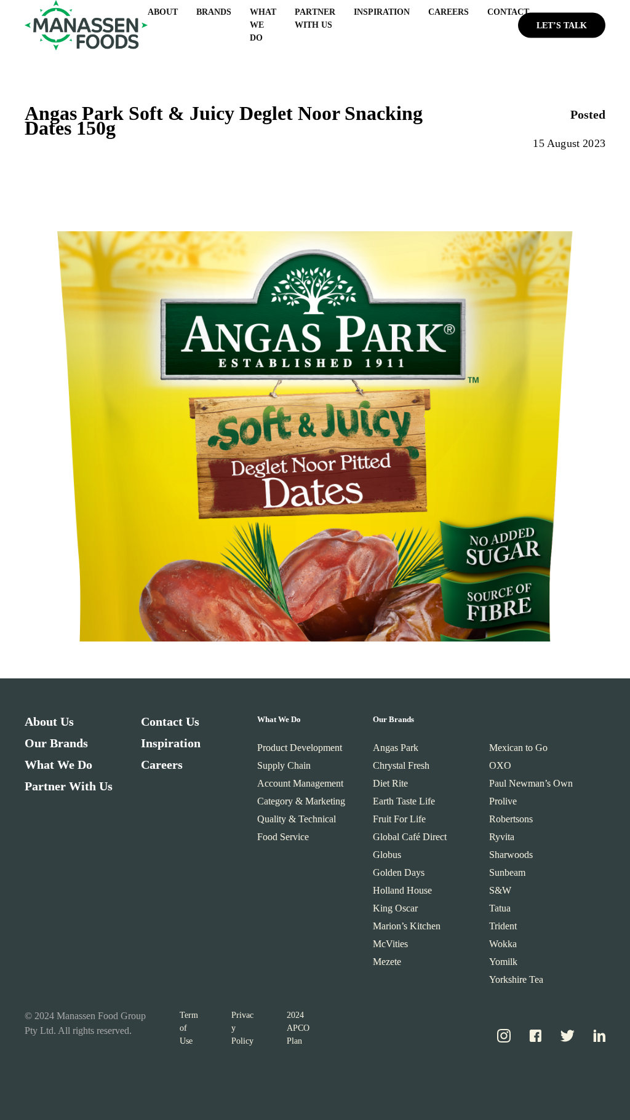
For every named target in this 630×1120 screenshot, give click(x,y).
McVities (390, 944)
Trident (503, 926)
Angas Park (395, 747)
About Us (49, 721)
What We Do (58, 764)
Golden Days (399, 872)
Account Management (300, 783)
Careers (162, 764)
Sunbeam (507, 872)
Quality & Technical (296, 819)
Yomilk (503, 961)
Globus (387, 854)
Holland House (402, 890)
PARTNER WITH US (315, 18)
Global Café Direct (410, 837)
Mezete (387, 961)
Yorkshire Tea (516, 979)
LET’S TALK (561, 25)
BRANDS (213, 12)
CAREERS (448, 12)
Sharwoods (511, 854)
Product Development (299, 747)
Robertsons (511, 819)
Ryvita (501, 837)
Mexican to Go (518, 747)
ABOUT (163, 12)
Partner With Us (69, 786)
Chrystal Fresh (401, 765)
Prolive (503, 801)
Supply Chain (284, 765)
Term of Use (189, 1028)
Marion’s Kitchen (407, 926)
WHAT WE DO (263, 24)
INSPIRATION (382, 12)
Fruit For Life (399, 819)
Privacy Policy (242, 1028)
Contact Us (170, 721)
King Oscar (395, 908)
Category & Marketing (301, 801)
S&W (500, 890)
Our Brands (56, 743)
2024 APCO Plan (298, 1028)
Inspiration (171, 743)
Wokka (503, 944)
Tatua (500, 908)
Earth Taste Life (404, 801)
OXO (500, 765)
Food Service (283, 837)
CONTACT (508, 12)
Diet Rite (390, 783)
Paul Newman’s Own (531, 783)
